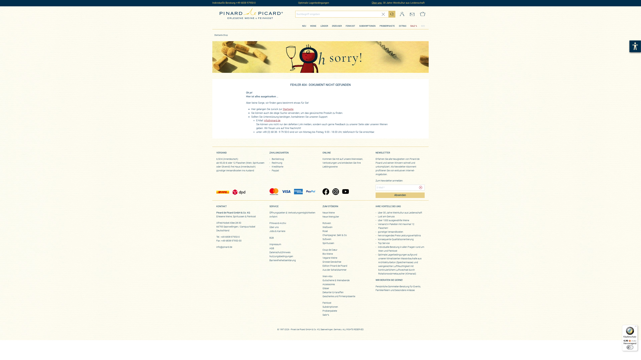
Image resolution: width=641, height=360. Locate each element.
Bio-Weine (328, 253)
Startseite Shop (221, 35)
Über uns (274, 227)
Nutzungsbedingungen (281, 256)
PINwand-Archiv (277, 223)
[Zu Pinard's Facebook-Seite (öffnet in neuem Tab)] (326, 192)
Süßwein (327, 239)
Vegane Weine (330, 257)
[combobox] (345, 14)
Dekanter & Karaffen (333, 292)
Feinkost (350, 26)
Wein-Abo (328, 276)
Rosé (325, 231)
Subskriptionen (367, 26)
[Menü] (636, 327)
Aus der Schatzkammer (335, 269)
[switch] (630, 347)
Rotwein (327, 223)
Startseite (288, 109)
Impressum (275, 244)
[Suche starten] (391, 14)
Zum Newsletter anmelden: (389, 180)
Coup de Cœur (330, 249)
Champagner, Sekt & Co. (335, 235)
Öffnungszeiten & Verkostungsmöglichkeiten (292, 212)
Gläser (326, 288)
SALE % (413, 26)
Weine (313, 26)
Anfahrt (273, 216)
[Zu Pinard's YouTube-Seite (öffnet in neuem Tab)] (345, 192)
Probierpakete (387, 26)
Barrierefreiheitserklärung (282, 260)
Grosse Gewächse (332, 261)
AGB (271, 248)
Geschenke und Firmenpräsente (339, 296)
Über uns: (377, 2)
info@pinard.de (272, 120)
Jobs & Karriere (277, 231)
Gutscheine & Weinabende (336, 280)
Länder (324, 26)
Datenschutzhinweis (279, 252)
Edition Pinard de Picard (335, 265)
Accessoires (329, 284)
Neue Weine (329, 212)
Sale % (326, 315)
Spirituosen (328, 243)
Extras (402, 26)
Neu (304, 26)
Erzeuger (337, 26)
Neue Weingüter (331, 216)
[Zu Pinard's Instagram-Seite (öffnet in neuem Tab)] (335, 192)
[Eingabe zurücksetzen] (383, 14)
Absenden (400, 195)
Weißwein (328, 227)
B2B (423, 26)
